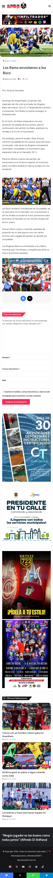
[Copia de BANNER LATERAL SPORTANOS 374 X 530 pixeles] (26, 618)
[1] (26, 481)
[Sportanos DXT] (17, 6)
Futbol (13, 61)
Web (4, 380)
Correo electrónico (11, 369)
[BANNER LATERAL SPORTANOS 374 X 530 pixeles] (26, 687)
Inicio (6, 61)
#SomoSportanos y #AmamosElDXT (26, 856)
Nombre (6, 357)
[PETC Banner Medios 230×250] (26, 542)
